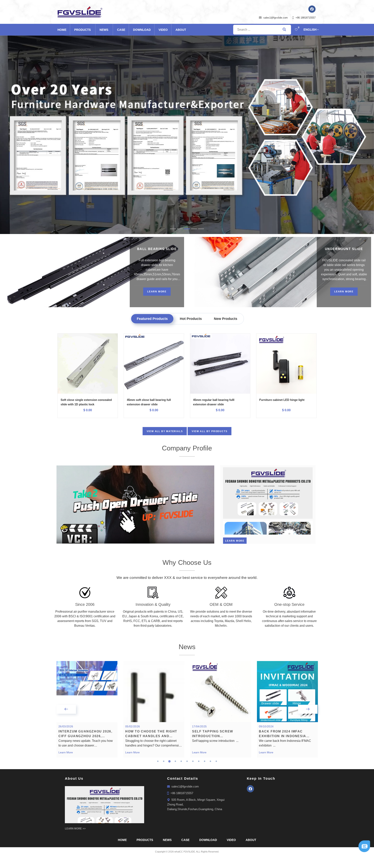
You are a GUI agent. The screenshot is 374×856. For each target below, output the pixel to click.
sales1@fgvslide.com (275, 17)
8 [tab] (199, 761)
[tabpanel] (87, 709)
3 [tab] (169, 761)
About (181, 29)
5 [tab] (181, 761)
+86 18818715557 (305, 17)
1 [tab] (158, 761)
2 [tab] (164, 761)
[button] (9, 134)
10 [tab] (210, 761)
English (310, 29)
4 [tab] (175, 761)
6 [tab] (187, 761)
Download (142, 29)
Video (163, 29)
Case (121, 29)
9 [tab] (204, 761)
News (104, 29)
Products (82, 29)
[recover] (364, 846)
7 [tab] (193, 761)
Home (61, 29)
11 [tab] (216, 761)
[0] (296, 29)
